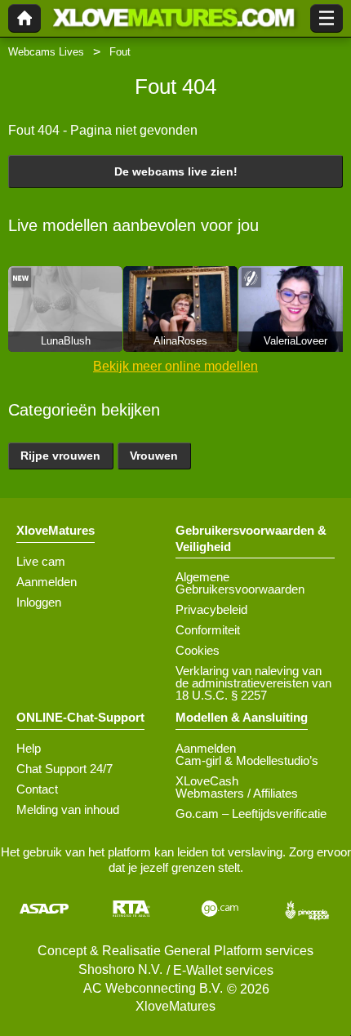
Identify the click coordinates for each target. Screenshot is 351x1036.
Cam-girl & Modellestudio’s (247, 760)
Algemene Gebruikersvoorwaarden (240, 583)
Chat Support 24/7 (64, 769)
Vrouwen (154, 455)
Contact (37, 789)
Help (28, 748)
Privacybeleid (211, 609)
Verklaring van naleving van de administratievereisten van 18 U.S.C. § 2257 (253, 683)
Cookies (198, 650)
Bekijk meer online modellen (175, 366)
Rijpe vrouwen (60, 455)
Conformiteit (208, 630)
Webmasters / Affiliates (237, 793)
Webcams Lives (46, 52)
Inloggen (38, 602)
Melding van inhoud (67, 809)
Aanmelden (46, 582)
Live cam (40, 561)
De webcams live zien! (176, 171)
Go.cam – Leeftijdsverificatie (251, 813)
